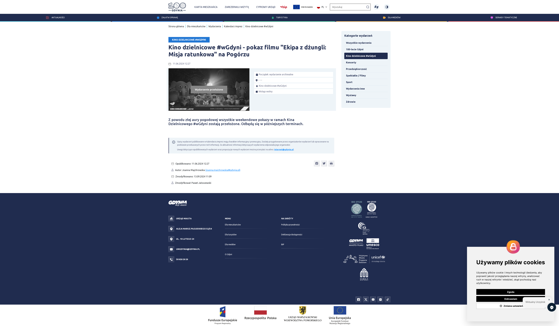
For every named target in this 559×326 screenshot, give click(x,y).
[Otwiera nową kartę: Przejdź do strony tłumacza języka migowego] (376, 7)
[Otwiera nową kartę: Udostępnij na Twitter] (324, 163)
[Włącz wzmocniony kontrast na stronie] (387, 7)
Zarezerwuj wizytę (237, 7)
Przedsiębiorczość (356, 69)
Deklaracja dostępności (291, 234)
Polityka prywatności (290, 224)
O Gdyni (228, 254)
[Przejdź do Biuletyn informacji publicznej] (283, 6)
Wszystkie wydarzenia (358, 42)
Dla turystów (231, 234)
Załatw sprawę (169, 17)
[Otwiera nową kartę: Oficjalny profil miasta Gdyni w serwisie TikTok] (388, 299)
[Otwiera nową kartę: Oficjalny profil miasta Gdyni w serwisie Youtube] (373, 299)
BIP (282, 244)
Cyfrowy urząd (265, 7)
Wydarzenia (214, 26)
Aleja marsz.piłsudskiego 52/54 (194, 229)
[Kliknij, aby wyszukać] (367, 7)
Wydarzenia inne (355, 88)
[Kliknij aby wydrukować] (331, 163)
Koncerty (351, 62)
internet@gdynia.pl (284, 149)
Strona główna (176, 26)
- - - (260, 80)
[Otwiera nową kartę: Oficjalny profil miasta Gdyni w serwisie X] (366, 299)
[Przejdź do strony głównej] (177, 7)
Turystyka (282, 17)
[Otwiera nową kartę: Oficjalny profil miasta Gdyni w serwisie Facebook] (358, 299)
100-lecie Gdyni (354, 49)
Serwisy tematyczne (506, 17)
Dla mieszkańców (196, 26)
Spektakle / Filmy (356, 75)
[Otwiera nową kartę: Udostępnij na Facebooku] (317, 163)
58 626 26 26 (182, 259)
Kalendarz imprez (233, 26)
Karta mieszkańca (205, 7)
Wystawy (351, 95)
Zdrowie (350, 101)
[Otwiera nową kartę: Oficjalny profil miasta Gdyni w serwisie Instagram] (380, 299)
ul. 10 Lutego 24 (185, 239)
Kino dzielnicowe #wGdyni (259, 26)
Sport (349, 82)
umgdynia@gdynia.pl (188, 249)
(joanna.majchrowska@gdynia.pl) (222, 170)
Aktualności (58, 17)
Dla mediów (394, 17)
